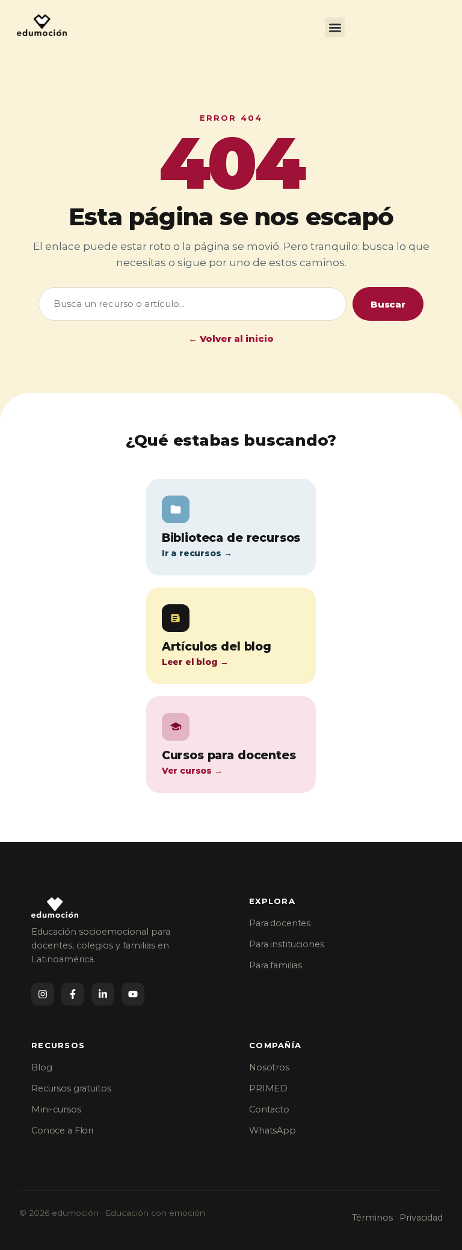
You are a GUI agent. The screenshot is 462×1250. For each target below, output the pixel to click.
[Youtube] (133, 994)
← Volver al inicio (231, 338)
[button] (335, 27)
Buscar (388, 304)
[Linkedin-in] (102, 994)
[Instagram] (42, 994)
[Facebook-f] (72, 994)
